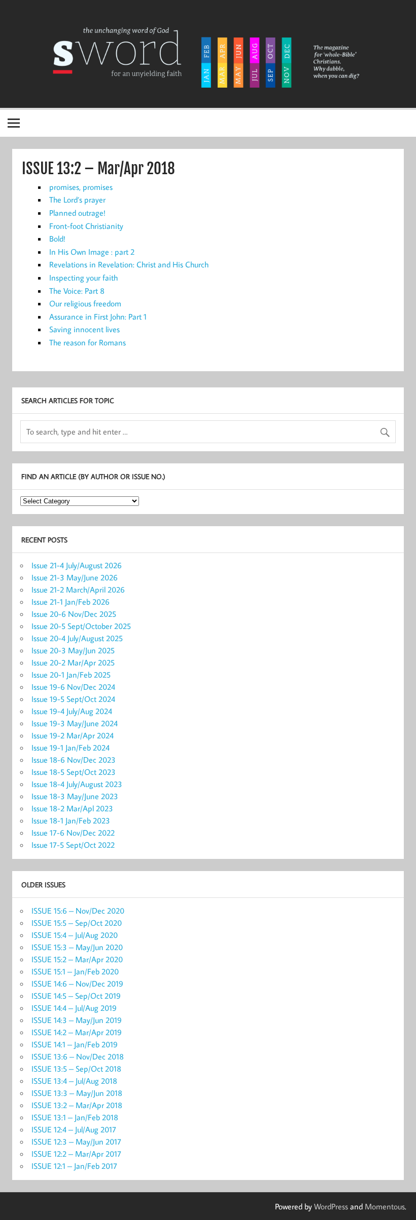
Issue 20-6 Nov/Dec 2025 (73, 614)
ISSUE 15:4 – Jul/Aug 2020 (74, 935)
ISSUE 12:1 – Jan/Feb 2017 (74, 1166)
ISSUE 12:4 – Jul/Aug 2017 (73, 1129)
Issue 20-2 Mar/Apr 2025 (73, 662)
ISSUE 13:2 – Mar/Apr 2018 (76, 1105)
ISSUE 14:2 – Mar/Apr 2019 (76, 1032)
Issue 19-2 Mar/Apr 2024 (72, 735)
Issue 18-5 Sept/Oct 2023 (73, 772)
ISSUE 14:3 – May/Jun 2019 (76, 1020)
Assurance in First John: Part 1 (98, 316)
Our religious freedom (85, 303)
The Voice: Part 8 (77, 291)
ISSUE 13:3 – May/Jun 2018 (76, 1093)
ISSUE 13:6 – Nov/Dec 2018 (77, 1056)
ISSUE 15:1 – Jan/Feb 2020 (75, 971)
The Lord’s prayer (77, 199)
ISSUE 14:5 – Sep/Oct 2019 (76, 996)
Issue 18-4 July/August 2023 (76, 784)
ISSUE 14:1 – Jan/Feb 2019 (74, 1044)
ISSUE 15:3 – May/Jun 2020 (77, 947)
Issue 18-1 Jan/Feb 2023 (70, 820)
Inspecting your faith (83, 277)
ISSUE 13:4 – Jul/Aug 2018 (74, 1081)
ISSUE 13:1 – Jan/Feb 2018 (74, 1117)
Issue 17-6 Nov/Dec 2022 (73, 833)
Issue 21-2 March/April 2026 (78, 589)
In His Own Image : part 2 (91, 252)
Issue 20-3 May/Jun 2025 (73, 650)
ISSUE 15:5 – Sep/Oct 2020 (76, 923)
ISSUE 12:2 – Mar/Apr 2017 (76, 1154)
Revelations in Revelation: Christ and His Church (129, 264)
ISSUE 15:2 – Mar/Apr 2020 (77, 959)
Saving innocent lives (84, 329)
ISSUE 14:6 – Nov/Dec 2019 (77, 983)
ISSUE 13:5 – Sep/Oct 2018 (76, 1069)
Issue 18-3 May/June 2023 (74, 796)
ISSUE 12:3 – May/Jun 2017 (76, 1141)
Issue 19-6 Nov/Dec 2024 (73, 687)
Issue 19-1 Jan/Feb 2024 (70, 747)
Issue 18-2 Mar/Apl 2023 (72, 808)
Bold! (57, 238)
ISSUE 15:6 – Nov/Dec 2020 (77, 911)
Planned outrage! (77, 213)
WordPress (331, 1206)
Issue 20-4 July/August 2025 (77, 638)
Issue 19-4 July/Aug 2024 (71, 711)
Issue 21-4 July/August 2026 (76, 565)
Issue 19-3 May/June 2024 (74, 723)
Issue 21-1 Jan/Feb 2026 (70, 602)
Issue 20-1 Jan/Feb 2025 (71, 675)
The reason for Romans (87, 342)
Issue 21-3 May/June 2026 (74, 577)
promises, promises (81, 187)
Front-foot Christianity (86, 226)
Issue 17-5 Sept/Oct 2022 (73, 845)
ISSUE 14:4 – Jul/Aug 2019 (74, 1008)
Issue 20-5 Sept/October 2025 (81, 626)
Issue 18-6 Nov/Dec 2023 (73, 760)
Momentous (385, 1206)
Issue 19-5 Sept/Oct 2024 (73, 699)
